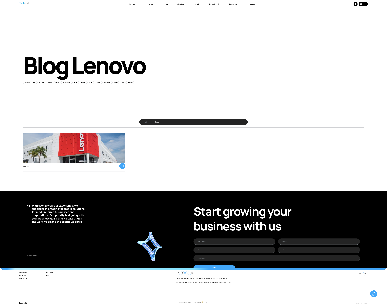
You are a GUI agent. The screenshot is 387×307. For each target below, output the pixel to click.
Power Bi (197, 4)
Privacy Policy (362, 303)
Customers (233, 4)
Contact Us (251, 4)
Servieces (23, 272)
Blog (166, 4)
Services (132, 4)
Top (360, 274)
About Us (180, 4)
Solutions (150, 4)
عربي (365, 4)
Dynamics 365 (214, 4)
